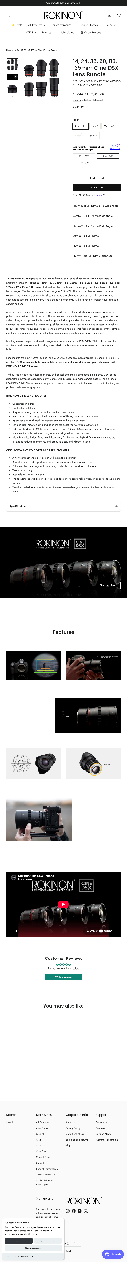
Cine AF (40, 1134)
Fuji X (95, 126)
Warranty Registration (107, 1140)
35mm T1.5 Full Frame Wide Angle (93, 226)
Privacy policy (10, 1256)
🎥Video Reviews (90, 32)
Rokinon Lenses (89, 25)
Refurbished (67, 32)
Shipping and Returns (77, 1140)
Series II (40, 1163)
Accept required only (48, 1240)
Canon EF (80, 126)
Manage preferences (33, 1248)
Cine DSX (41, 1151)
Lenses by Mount (61, 25)
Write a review (63, 977)
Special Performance (47, 1169)
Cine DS (40, 1145)
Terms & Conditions (25, 1256)
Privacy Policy (73, 1128)
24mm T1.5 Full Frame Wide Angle (93, 216)
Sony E (93, 135)
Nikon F (79, 135)
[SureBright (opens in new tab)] (116, 146)
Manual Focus (43, 1157)
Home (8, 50)
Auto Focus (42, 1128)
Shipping (77, 99)
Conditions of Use (75, 1134)
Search (9, 1122)
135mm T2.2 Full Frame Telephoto (92, 256)
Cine (110, 25)
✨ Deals (16, 25)
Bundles (47, 32)
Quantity (78, 107)
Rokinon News (103, 1134)
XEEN (30, 32)
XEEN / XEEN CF (45, 1174)
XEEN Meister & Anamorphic (44, 1182)
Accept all (19, 1240)
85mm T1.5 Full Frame (86, 246)
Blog (68, 1145)
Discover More (108, 585)
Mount (77, 120)
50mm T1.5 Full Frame (86, 236)
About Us (70, 1122)
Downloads (101, 1128)
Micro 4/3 (109, 126)
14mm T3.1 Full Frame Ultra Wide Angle (95, 206)
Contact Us (101, 1122)
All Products (35, 25)
